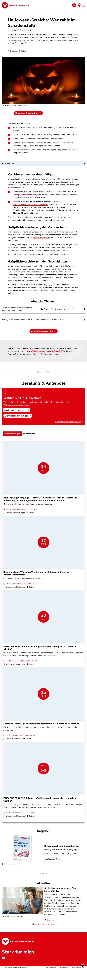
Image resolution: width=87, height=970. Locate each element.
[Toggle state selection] (79, 5)
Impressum (64, 968)
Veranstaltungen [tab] (12, 434)
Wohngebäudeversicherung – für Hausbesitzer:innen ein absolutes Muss (33, 319)
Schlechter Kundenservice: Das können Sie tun (60, 889)
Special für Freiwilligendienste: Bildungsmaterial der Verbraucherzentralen (41, 723)
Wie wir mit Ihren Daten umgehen (68, 421)
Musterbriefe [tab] (29, 434)
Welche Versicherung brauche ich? (59, 309)
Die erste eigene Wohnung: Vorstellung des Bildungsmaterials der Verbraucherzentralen (36, 573)
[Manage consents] (82, 965)
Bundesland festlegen (16, 416)
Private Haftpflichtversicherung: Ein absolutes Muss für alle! (17, 309)
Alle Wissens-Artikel (42, 331)
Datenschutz (51, 968)
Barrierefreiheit (78, 968)
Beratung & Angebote (27, 113)
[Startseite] (15, 5)
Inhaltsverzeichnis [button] (10, 163)
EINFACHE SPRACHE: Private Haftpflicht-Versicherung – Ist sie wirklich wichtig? (39, 648)
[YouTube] (3, 958)
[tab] (43, 873)
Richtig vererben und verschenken (61, 845)
